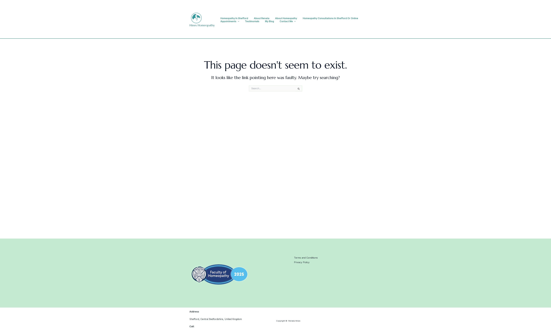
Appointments (228, 21)
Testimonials (252, 21)
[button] (237, 21)
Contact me (286, 21)
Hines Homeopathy (202, 25)
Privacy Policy (302, 262)
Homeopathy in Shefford (234, 18)
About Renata (261, 18)
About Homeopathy (286, 18)
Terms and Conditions (306, 257)
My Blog (269, 21)
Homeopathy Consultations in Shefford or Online (330, 18)
